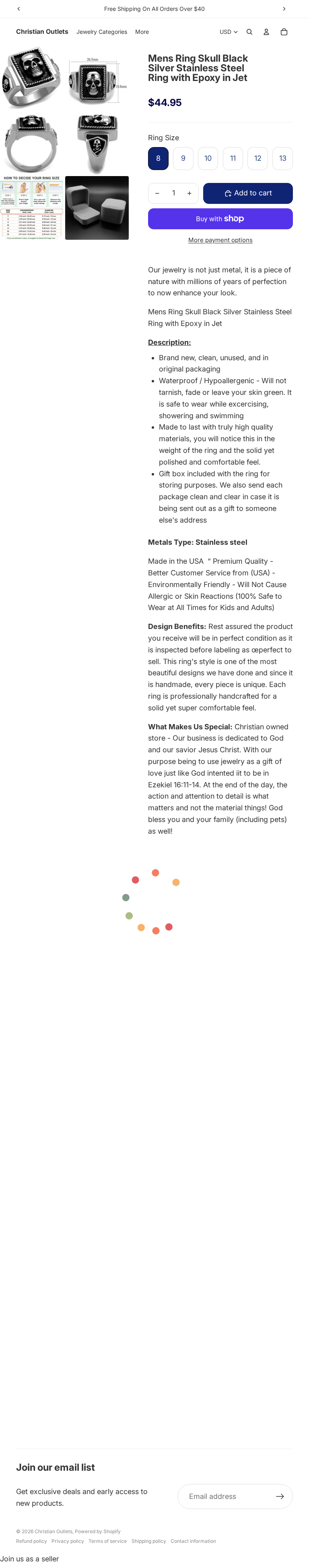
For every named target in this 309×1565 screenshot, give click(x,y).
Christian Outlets (53, 1531)
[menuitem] (142, 32)
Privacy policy (68, 1541)
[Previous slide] (19, 9)
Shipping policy (149, 1541)
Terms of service (108, 1541)
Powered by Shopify (98, 1531)
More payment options (220, 240)
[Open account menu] (266, 32)
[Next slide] (284, 9)
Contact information (193, 1541)
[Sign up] (280, 1497)
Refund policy (31, 1541)
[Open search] (249, 32)
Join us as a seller (29, 1559)
